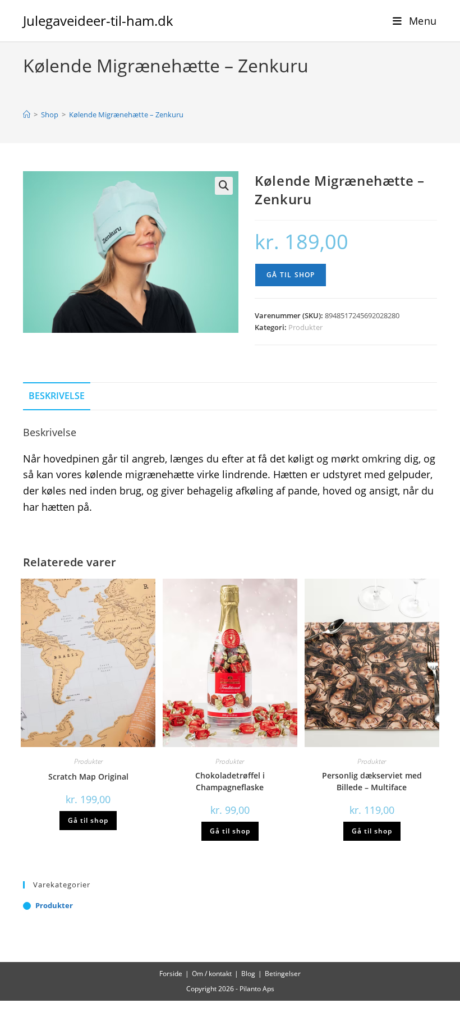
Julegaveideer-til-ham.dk (98, 20)
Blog (248, 973)
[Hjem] (26, 114)
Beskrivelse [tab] (57, 396)
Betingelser (283, 973)
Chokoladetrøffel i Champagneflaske (230, 781)
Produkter (305, 327)
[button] (224, 186)
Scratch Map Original (88, 776)
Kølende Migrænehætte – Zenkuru (126, 114)
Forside (170, 973)
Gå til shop (290, 275)
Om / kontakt (212, 973)
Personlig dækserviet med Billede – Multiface (372, 781)
